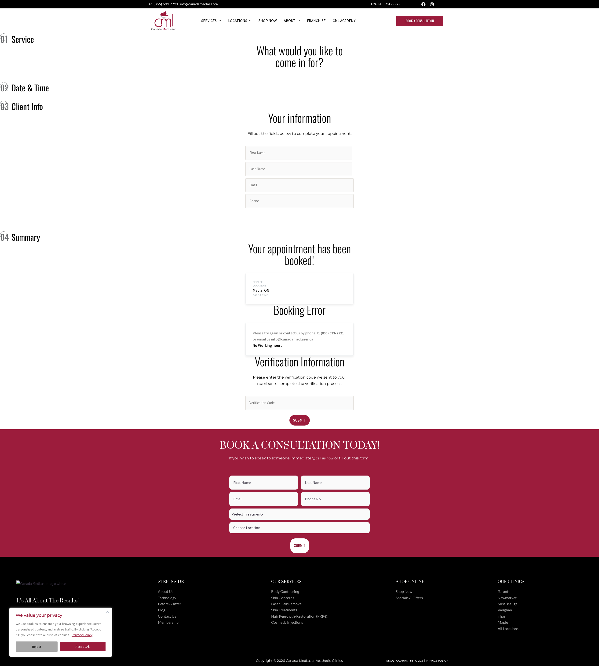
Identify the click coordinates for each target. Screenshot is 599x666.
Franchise (316, 20)
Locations (237, 20)
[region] (60, 632)
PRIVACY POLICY (437, 660)
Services (209, 20)
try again (271, 333)
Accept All (83, 647)
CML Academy (344, 20)
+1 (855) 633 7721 (164, 4)
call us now (324, 458)
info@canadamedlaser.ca (199, 4)
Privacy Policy (82, 635)
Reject (36, 647)
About (290, 20)
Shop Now (268, 20)
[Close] (107, 611)
